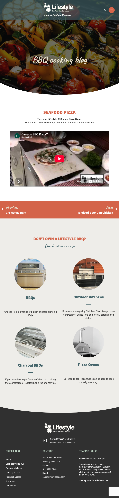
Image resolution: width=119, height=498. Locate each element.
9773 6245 (89, 475)
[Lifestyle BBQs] (58, 7)
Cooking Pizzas (13, 472)
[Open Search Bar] (105, 10)
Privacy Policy (55, 442)
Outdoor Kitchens (14, 468)
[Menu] (112, 10)
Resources (10, 481)
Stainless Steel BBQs (15, 464)
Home (8, 459)
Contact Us (11, 485)
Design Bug (72, 442)
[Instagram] (45, 440)
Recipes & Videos (13, 477)
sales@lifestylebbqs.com (54, 477)
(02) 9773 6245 (49, 469)
